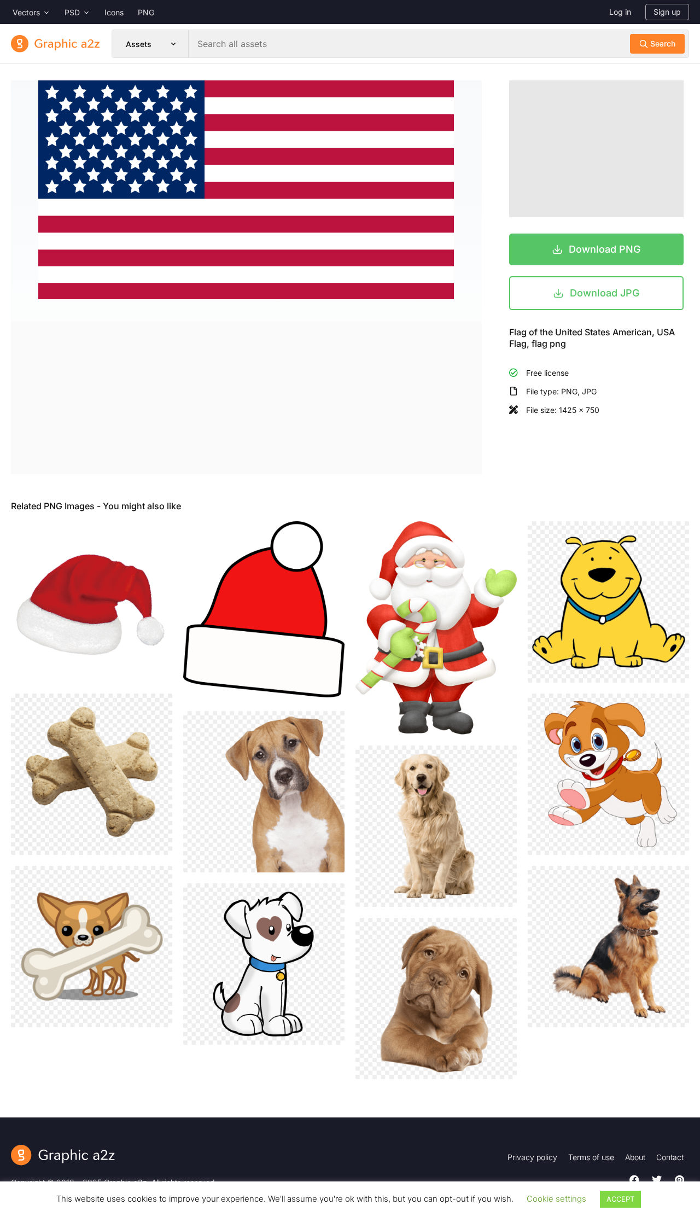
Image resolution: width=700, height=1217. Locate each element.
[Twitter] (657, 1180)
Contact (670, 1157)
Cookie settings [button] (556, 1198)
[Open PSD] (86, 12)
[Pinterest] (679, 1180)
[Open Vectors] (46, 12)
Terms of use (591, 1157)
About (635, 1157)
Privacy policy (532, 1157)
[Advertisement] (246, 397)
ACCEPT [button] (620, 1199)
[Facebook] (634, 1180)
